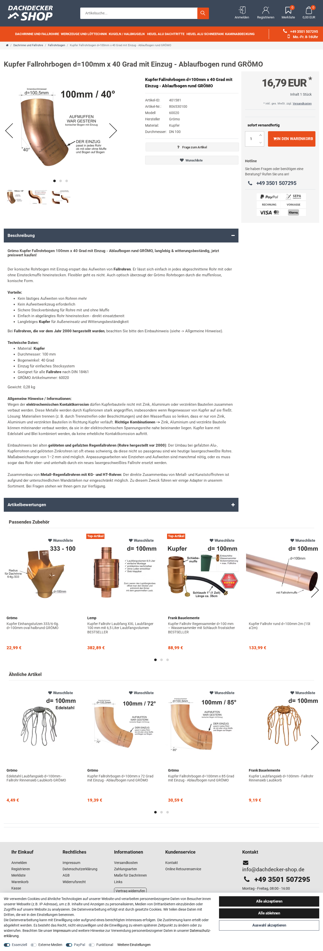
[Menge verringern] (260, 142)
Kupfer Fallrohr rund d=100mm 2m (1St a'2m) (279, 626)
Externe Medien (50, 945)
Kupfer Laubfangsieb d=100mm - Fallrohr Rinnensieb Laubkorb (281, 778)
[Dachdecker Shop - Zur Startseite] (33, 12)
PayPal (79, 945)
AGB (66, 875)
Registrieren (20, 869)
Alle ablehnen (269, 913)
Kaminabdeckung (240, 34)
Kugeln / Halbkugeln (127, 34)
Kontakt (171, 863)
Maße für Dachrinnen (130, 875)
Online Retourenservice (183, 869)
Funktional (104, 945)
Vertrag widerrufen (130, 891)
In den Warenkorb (295, 139)
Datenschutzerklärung (80, 869)
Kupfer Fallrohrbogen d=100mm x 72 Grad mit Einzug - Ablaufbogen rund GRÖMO (120, 778)
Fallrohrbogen (56, 45)
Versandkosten (302, 103)
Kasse (16, 888)
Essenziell (19, 945)
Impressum (71, 863)
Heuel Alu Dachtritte (165, 34)
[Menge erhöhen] (260, 135)
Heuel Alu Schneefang (205, 34)
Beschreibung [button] (21, 235)
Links (118, 882)
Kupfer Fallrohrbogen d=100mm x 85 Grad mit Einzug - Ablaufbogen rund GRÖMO (201, 778)
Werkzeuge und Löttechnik (84, 34)
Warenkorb (20, 882)
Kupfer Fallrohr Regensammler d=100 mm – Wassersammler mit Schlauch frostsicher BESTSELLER (201, 628)
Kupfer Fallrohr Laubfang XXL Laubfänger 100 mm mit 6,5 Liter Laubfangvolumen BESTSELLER (120, 628)
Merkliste (18, 875)
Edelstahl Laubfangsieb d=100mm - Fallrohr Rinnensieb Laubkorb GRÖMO (36, 778)
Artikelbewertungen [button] (27, 504)
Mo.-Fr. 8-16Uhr (305, 37)
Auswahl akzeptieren (269, 925)
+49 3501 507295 (303, 32)
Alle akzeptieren (269, 901)
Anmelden (19, 863)
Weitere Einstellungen (134, 945)
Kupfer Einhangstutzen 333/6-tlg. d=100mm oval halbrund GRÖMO (33, 626)
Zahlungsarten (125, 869)
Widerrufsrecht (74, 882)
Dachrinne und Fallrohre (37, 34)
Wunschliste (194, 160)
